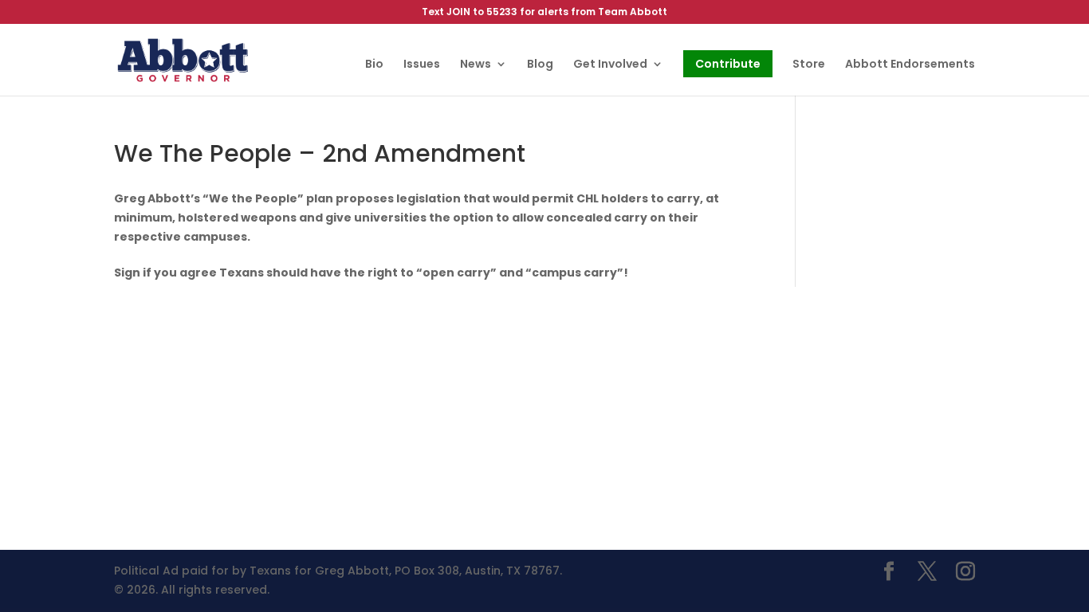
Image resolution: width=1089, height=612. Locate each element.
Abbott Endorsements (910, 65)
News (475, 65)
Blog (540, 65)
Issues (421, 65)
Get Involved (610, 65)
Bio (374, 65)
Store (808, 65)
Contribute (728, 64)
